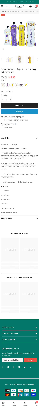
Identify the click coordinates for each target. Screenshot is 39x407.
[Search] (8, 6)
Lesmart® (16, 384)
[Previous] (1, 59)
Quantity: (4, 95)
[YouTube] (25, 367)
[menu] (2, 6)
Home (2, 11)
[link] (10, 264)
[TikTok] (19, 367)
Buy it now (19, 112)
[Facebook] (3, 367)
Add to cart (19, 105)
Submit (30, 360)
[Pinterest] (14, 367)
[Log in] (30, 6)
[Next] (37, 59)
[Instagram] (8, 367)
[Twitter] (30, 367)
